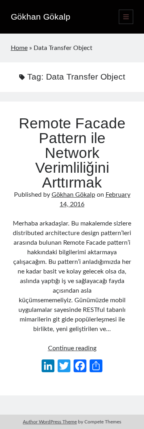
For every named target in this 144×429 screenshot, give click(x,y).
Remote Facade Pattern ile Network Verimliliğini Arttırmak (72, 153)
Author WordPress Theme (50, 421)
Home (19, 48)
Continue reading (72, 348)
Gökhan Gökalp (40, 16)
